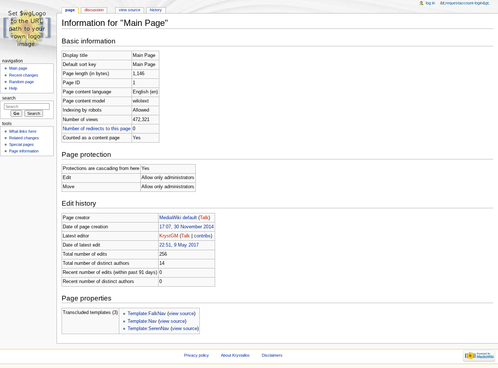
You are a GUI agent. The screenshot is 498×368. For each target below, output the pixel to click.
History (156, 10)
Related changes (24, 138)
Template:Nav (142, 321)
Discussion (94, 10)
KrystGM (168, 236)
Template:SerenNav (148, 328)
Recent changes (23, 75)
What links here (22, 131)
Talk (204, 217)
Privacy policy (196, 355)
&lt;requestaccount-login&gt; (465, 3)
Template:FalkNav (147, 313)
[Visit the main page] (28, 28)
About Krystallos (235, 355)
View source (129, 10)
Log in (430, 3)
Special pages (21, 144)
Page (70, 10)
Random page (21, 82)
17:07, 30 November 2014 (186, 226)
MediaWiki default (178, 217)
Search (9, 98)
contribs (202, 236)
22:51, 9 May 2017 (179, 245)
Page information (24, 151)
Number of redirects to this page (97, 128)
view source (181, 313)
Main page (18, 68)
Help (13, 88)
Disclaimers (272, 355)
